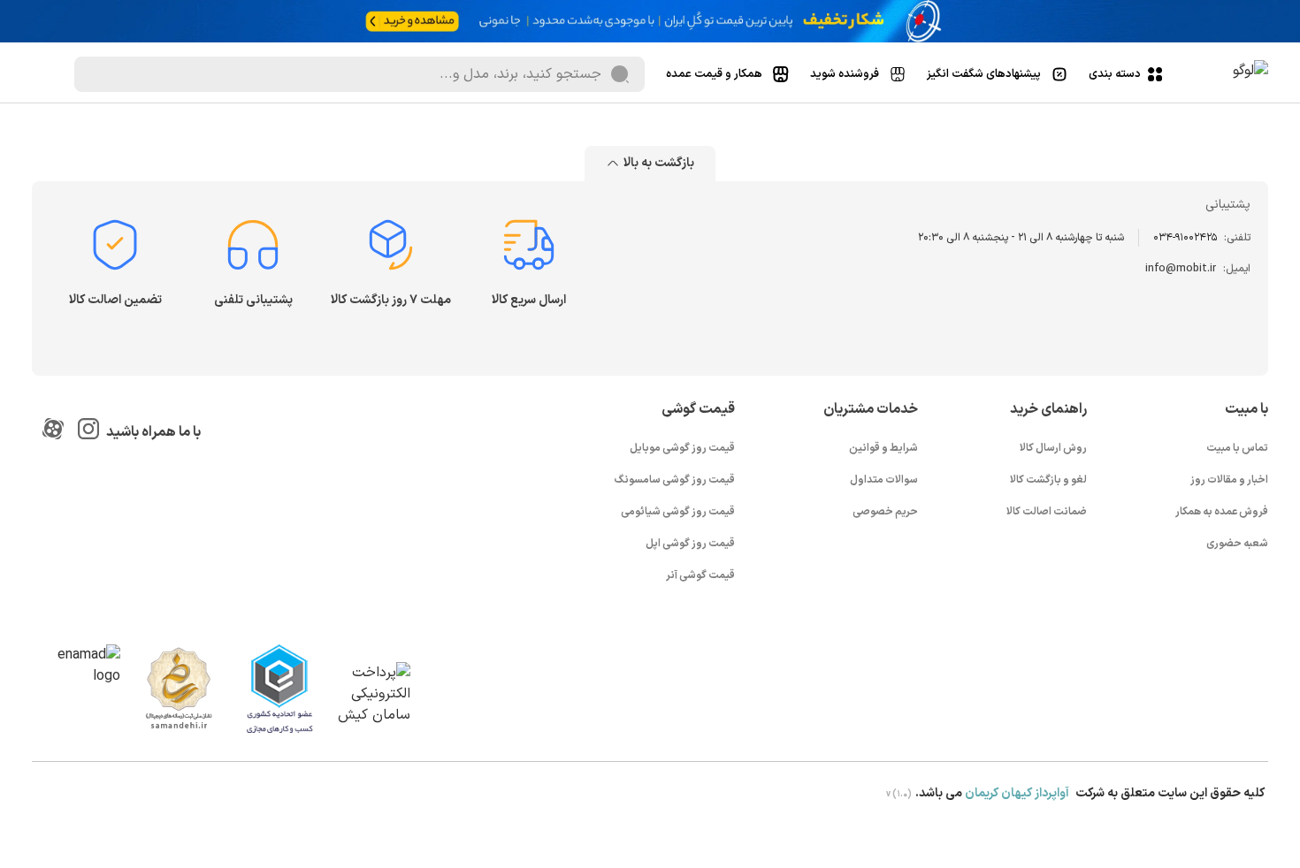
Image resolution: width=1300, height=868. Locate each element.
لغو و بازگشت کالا (1048, 480)
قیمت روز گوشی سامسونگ (675, 480)
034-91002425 (1185, 238)
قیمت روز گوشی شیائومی (678, 512)
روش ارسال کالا (1053, 448)
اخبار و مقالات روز (1229, 480)
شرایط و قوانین (883, 448)
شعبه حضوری (1237, 544)
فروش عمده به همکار (1221, 512)
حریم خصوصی (885, 512)
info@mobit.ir (1180, 269)
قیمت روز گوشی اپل (690, 544)
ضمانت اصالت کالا (1046, 512)
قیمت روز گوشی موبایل (682, 448)
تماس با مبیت (1237, 448)
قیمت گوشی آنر (700, 575)
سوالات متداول (884, 480)
